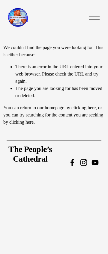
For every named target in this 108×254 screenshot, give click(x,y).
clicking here (83, 107)
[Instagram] (83, 162)
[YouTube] (95, 162)
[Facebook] (72, 162)
